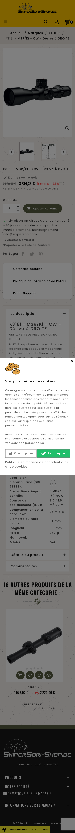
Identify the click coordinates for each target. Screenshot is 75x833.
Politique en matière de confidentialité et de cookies (37, 464)
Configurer (20, 453)
